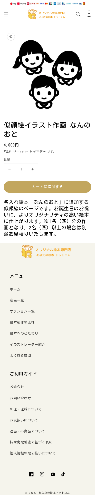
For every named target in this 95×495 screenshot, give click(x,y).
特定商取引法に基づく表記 (31, 442)
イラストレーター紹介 (27, 344)
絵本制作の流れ (22, 322)
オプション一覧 (22, 311)
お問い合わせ (20, 398)
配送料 (7, 151)
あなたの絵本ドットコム (54, 492)
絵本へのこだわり (24, 333)
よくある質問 (20, 355)
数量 (7, 159)
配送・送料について (26, 409)
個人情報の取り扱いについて (33, 453)
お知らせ (17, 387)
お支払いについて (24, 420)
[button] (6, 14)
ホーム (15, 289)
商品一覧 (17, 300)
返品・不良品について (27, 431)
